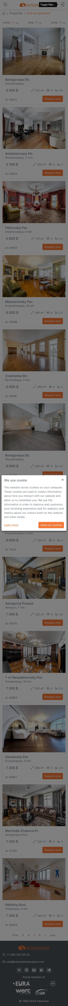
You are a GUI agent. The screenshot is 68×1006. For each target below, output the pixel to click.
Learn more (11, 525)
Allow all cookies (51, 525)
